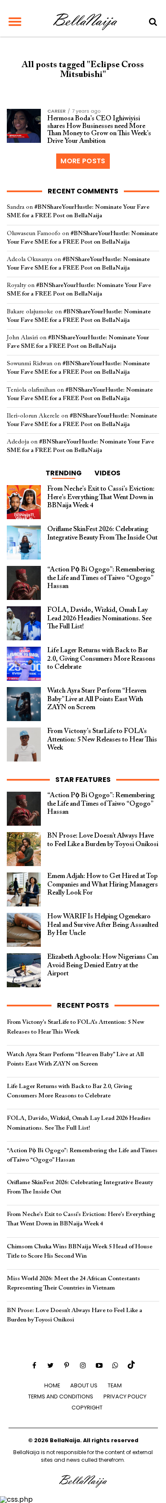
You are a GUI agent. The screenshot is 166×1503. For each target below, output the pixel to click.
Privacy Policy (124, 1396)
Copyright (87, 1407)
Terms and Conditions (60, 1396)
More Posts (82, 161)
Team (115, 1385)
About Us (83, 1385)
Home (52, 1385)
